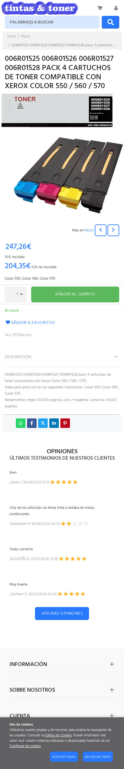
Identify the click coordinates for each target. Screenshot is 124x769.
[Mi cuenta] (116, 8)
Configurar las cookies (25, 746)
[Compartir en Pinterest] (65, 423)
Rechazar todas (98, 756)
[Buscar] (110, 22)
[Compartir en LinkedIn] (54, 423)
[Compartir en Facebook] (32, 423)
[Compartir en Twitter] (43, 423)
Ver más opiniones (62, 613)
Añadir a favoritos (33, 322)
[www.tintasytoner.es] (39, 8)
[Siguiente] (113, 230)
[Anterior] (101, 230)
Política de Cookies (58, 735)
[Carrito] (100, 8)
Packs (89, 230)
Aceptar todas (64, 756)
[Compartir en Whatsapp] (20, 423)
